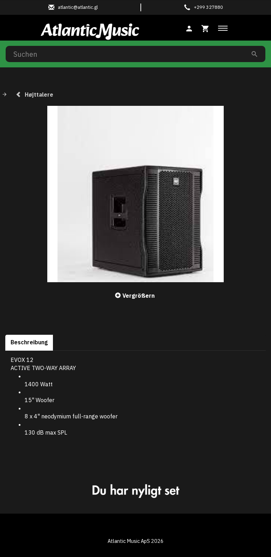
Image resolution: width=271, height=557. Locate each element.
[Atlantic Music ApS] (89, 30)
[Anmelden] (189, 28)
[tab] (205, 28)
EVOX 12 (22, 359)
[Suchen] (254, 54)
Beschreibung (29, 342)
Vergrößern (138, 295)
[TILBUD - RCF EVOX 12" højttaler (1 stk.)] (135, 194)
